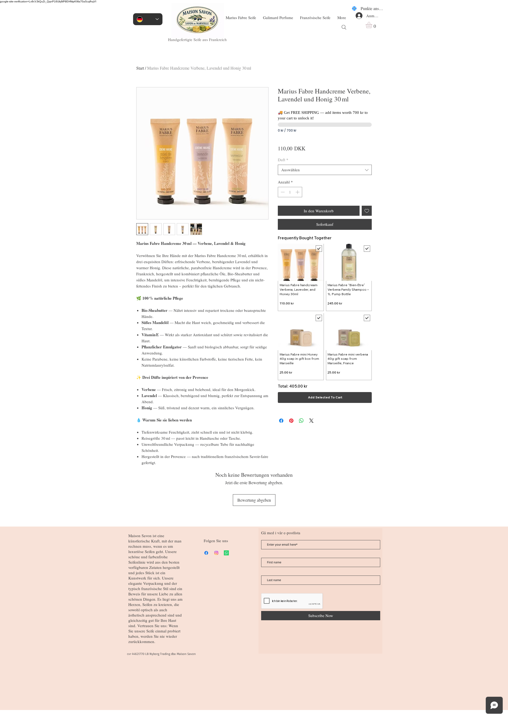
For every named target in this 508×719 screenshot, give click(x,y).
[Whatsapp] (226, 552)
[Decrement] (282, 192)
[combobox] (325, 170)
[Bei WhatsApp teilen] (301, 420)
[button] (373, 25)
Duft (283, 159)
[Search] (344, 27)
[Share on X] (311, 420)
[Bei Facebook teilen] (281, 420)
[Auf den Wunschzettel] (367, 211)
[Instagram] (216, 552)
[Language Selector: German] (147, 19)
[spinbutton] (290, 192)
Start (140, 68)
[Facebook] (206, 552)
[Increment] (298, 192)
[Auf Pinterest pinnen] (291, 420)
